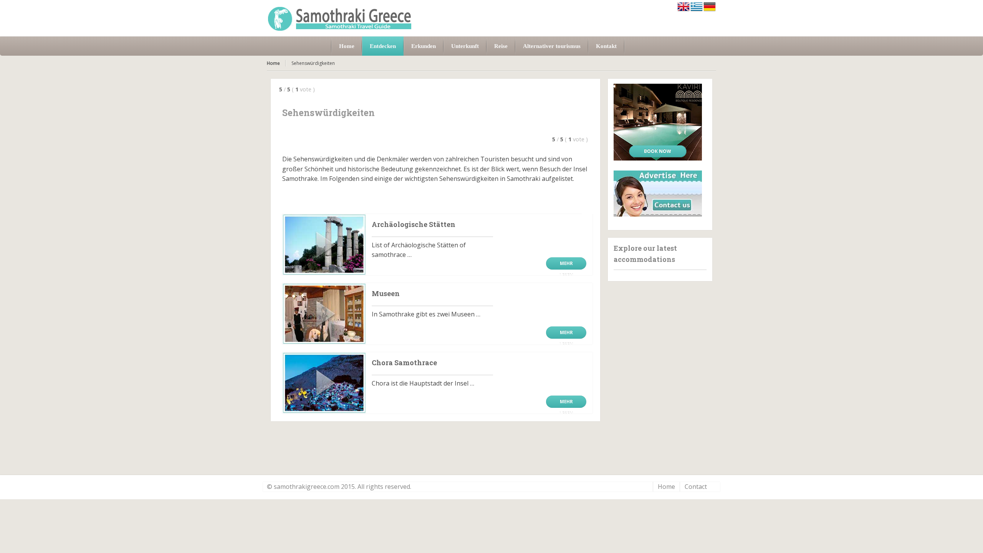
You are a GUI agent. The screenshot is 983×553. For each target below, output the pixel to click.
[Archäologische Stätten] (324, 244)
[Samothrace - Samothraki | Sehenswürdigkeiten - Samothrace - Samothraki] (340, 18)
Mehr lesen (566, 265)
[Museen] (324, 313)
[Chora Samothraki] (324, 383)
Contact (696, 486)
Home (273, 63)
